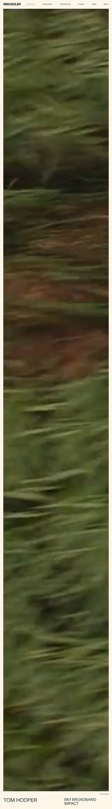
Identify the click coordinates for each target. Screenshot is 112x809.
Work (94, 4)
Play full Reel (104, 794)
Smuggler (12, 4)
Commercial (30, 4)
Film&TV (81, 4)
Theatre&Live (65, 4)
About (106, 4)
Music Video (47, 4)
